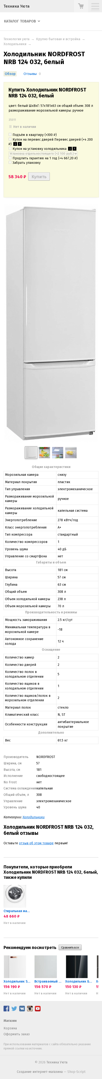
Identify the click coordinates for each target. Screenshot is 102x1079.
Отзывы (30, 74)
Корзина (10, 1028)
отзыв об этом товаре (36, 843)
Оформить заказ (17, 1034)
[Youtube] (38, 1010)
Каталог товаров (20, 21)
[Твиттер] (14, 1010)
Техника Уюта (17, 6)
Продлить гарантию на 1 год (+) (45, 158)
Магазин (10, 1021)
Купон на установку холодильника (43, 149)
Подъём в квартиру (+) (34, 135)
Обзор (10, 74)
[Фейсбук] (6, 1010)
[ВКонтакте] (22, 1010)
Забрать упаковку (26, 163)
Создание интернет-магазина (40, 1072)
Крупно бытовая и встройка (58, 39)
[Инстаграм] (30, 1010)
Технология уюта (16, 39)
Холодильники (15, 44)
